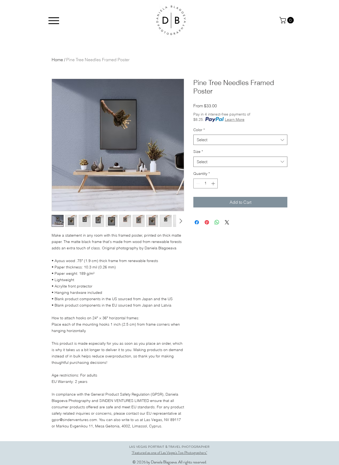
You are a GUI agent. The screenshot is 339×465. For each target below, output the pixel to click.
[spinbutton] (205, 183)
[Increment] (213, 183)
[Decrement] (197, 183)
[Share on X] (227, 222)
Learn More (234, 119)
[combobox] (240, 140)
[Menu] (54, 20)
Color (199, 129)
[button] (287, 20)
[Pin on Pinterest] (207, 222)
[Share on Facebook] (197, 222)
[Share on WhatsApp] (217, 222)
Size (198, 151)
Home (57, 59)
